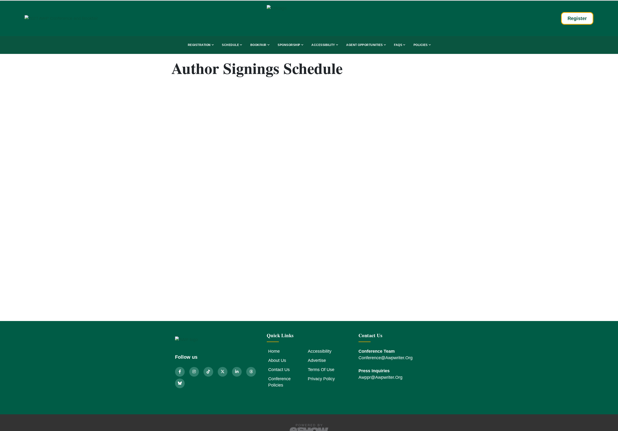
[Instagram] (194, 372)
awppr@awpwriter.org (380, 377)
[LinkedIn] (237, 372)
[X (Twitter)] (223, 372)
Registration (199, 45)
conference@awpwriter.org (385, 357)
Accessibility (323, 45)
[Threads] (251, 372)
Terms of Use (321, 369)
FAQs (398, 45)
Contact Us (279, 369)
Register (577, 18)
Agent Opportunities (364, 45)
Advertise (317, 360)
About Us (277, 360)
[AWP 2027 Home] (75, 18)
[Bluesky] (180, 383)
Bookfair (258, 45)
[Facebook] (180, 372)
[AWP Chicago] (309, 18)
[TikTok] (209, 372)
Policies (421, 45)
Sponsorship (289, 45)
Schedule (230, 45)
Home (274, 351)
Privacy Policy (321, 378)
